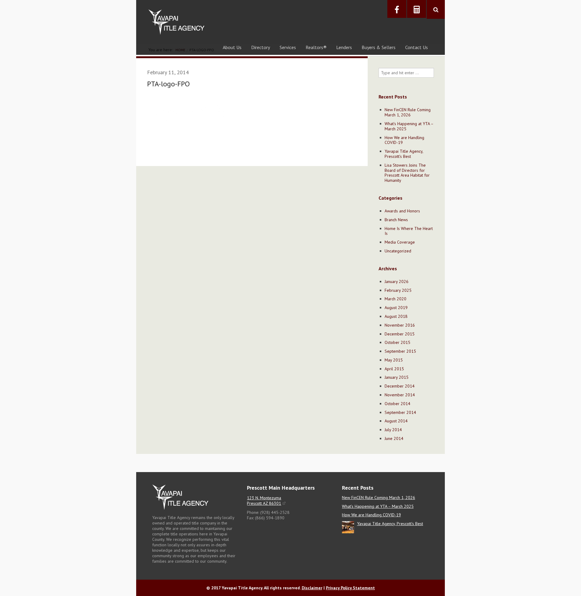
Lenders (344, 47)
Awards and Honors (402, 211)
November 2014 (400, 395)
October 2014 (397, 403)
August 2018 (396, 316)
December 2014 (400, 386)
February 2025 (398, 290)
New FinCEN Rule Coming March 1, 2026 (408, 112)
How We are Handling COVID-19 (404, 140)
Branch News (396, 219)
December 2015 (400, 334)
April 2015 (394, 368)
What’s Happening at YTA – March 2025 (409, 126)
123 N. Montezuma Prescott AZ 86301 (264, 500)
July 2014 (393, 429)
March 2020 (395, 298)
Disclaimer (312, 588)
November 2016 (400, 325)
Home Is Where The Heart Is (409, 231)
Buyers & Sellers (379, 47)
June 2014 (394, 438)
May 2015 (394, 360)
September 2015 (400, 351)
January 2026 (397, 281)
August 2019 (396, 307)
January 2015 (397, 377)
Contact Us (416, 47)
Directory (260, 47)
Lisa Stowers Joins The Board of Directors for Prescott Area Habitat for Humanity (407, 172)
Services (288, 47)
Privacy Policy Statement (350, 588)
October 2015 (397, 342)
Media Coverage (400, 242)
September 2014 (400, 412)
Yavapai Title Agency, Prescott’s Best (404, 153)
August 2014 (396, 421)
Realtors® (316, 47)
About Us (232, 47)
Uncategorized (398, 251)
